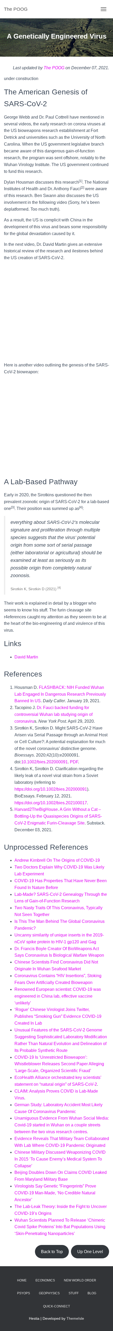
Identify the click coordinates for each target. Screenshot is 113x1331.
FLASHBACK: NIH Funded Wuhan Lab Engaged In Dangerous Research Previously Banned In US (60, 694)
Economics (45, 1280)
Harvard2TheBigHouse (36, 809)
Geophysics (49, 1293)
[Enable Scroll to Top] (102, 1320)
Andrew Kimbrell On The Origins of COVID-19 (57, 860)
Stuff (74, 1293)
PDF (74, 762)
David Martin (26, 657)
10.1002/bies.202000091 (44, 762)
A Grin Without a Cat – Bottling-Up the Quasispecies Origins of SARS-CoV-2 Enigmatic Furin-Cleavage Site (58, 816)
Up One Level (90, 1251)
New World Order (80, 1280)
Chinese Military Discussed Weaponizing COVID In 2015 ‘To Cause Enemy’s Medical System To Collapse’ (60, 1159)
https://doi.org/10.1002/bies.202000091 (50, 789)
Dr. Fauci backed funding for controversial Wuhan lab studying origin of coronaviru (53, 714)
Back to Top (52, 1251)
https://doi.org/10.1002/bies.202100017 (50, 803)
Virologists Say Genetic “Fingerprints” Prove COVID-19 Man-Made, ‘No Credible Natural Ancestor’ (55, 1193)
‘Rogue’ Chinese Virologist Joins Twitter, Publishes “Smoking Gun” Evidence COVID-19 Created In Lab (57, 1016)
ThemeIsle (75, 1319)
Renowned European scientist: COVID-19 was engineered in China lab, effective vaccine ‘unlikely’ (57, 996)
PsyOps (23, 1293)
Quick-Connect (56, 1306)
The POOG (54, 68)
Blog (92, 1293)
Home (22, 1280)
